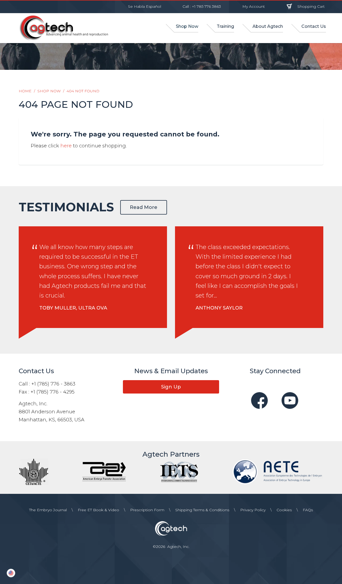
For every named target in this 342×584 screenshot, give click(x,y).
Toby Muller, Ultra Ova (73, 308)
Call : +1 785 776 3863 (201, 6)
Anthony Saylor (219, 308)
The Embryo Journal (48, 509)
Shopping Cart (311, 6)
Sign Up (171, 387)
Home (25, 91)
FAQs (308, 509)
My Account (253, 6)
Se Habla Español (144, 6)
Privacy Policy (253, 509)
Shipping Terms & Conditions (202, 509)
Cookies (284, 509)
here (66, 146)
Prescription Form (147, 509)
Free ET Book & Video (98, 509)
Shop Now (49, 91)
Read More (143, 207)
